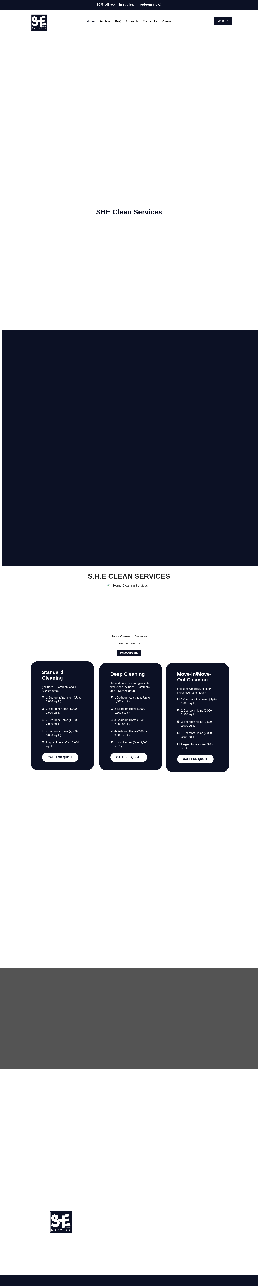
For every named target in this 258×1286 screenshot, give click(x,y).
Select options (128, 652)
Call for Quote (60, 757)
